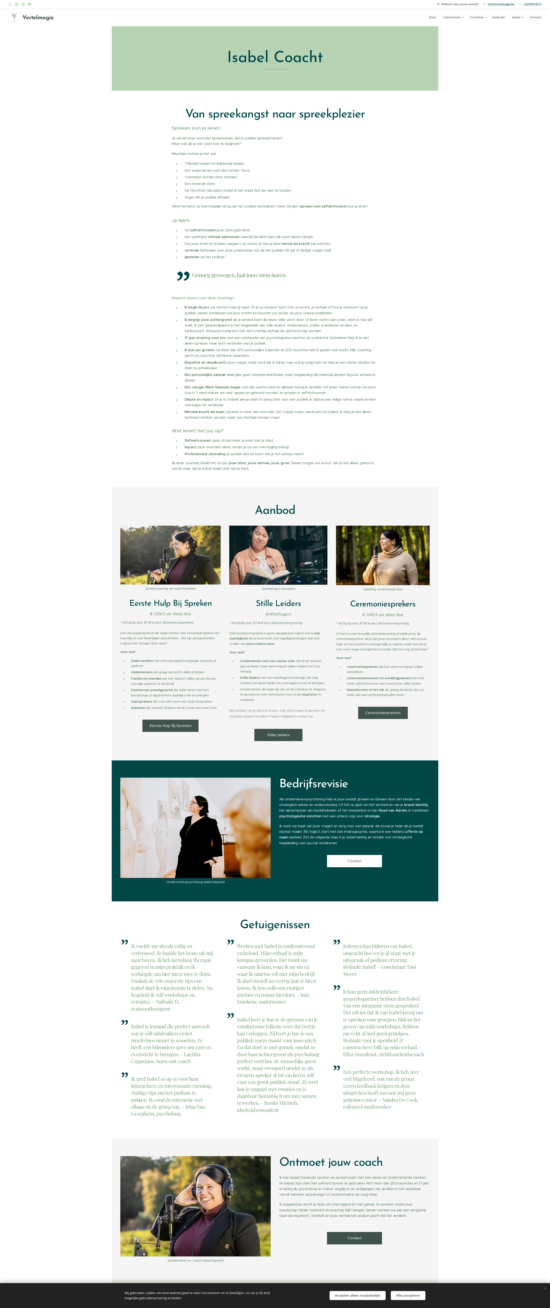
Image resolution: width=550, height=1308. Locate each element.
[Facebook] (23, 4)
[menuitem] (434, 17)
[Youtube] (29, 4)
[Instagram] (10, 4)
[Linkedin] (16, 4)
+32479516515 (532, 4)
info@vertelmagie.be (501, 4)
